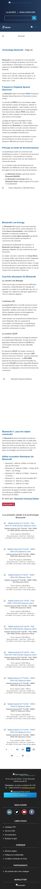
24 (28, 749)
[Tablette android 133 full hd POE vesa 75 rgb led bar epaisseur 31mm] (20, 524)
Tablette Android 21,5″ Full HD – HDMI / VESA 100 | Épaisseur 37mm (20, 736)
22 (17, 749)
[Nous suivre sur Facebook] (31, 811)
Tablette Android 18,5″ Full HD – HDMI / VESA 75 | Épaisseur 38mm (20, 710)
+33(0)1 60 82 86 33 (14, 788)
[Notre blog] (35, 27)
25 (34, 749)
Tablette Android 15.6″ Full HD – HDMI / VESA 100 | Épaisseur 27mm (20, 555)
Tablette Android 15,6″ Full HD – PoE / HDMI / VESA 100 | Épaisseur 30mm (20, 607)
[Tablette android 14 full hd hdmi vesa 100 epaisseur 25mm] (20, 576)
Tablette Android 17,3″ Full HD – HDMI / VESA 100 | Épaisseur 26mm (20, 684)
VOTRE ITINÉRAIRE (20, 795)
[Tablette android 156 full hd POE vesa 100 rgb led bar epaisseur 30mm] (20, 628)
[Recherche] (34, 18)
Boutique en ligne (11, 838)
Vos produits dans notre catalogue (17, 871)
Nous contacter (27, 12)
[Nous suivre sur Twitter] (16, 811)
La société (11, 12)
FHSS (28, 94)
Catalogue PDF (10, 827)
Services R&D (10, 831)
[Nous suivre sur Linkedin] (9, 812)
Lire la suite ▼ (8, 504)
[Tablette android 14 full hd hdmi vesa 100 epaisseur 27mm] (20, 550)
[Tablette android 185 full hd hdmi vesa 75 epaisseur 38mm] (20, 705)
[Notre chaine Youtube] (24, 811)
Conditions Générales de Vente (16, 859)
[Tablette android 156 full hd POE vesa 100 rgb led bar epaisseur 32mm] (20, 653)
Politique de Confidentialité (14, 855)
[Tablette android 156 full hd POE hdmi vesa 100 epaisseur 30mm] (20, 602)
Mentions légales (11, 851)
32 (23, 756)
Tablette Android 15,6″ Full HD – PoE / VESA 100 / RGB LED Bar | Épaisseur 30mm (20, 632)
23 (23, 749)
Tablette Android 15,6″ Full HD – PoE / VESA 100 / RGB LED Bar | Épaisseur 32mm (20, 658)
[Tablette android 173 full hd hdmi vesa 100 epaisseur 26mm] (20, 679)
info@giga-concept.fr (28, 788)
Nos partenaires (10, 835)
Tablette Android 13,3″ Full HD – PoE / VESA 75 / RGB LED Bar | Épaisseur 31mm (20, 529)
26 (12, 756)
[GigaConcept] (20, 2)
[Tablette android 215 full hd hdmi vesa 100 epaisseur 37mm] (20, 731)
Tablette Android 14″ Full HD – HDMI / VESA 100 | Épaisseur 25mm (20, 581)
